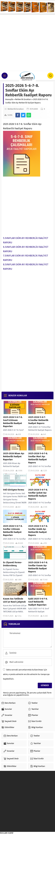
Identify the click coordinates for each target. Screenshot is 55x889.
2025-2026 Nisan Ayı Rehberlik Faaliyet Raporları (13, 456)
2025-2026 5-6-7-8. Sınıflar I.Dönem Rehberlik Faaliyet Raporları (13, 531)
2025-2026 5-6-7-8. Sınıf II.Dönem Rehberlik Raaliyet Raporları (13, 422)
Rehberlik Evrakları (23, 99)
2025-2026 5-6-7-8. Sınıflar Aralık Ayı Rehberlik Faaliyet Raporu (38, 531)
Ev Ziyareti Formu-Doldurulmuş (12, 564)
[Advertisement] (27, 42)
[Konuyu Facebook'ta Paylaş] (17, 115)
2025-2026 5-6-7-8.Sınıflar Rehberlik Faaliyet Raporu (38, 420)
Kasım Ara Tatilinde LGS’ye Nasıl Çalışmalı (14, 600)
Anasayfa (9, 99)
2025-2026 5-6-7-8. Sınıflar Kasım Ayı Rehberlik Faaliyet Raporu (38, 567)
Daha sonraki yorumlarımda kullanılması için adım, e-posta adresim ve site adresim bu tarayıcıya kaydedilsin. (26, 674)
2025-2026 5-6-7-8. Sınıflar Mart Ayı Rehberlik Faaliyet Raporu (38, 458)
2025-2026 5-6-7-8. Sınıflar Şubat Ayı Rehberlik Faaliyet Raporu (38, 494)
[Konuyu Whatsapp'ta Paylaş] (28, 115)
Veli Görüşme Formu (13, 489)
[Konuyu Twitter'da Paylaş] (23, 115)
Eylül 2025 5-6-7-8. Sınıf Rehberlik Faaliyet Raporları (38, 601)
